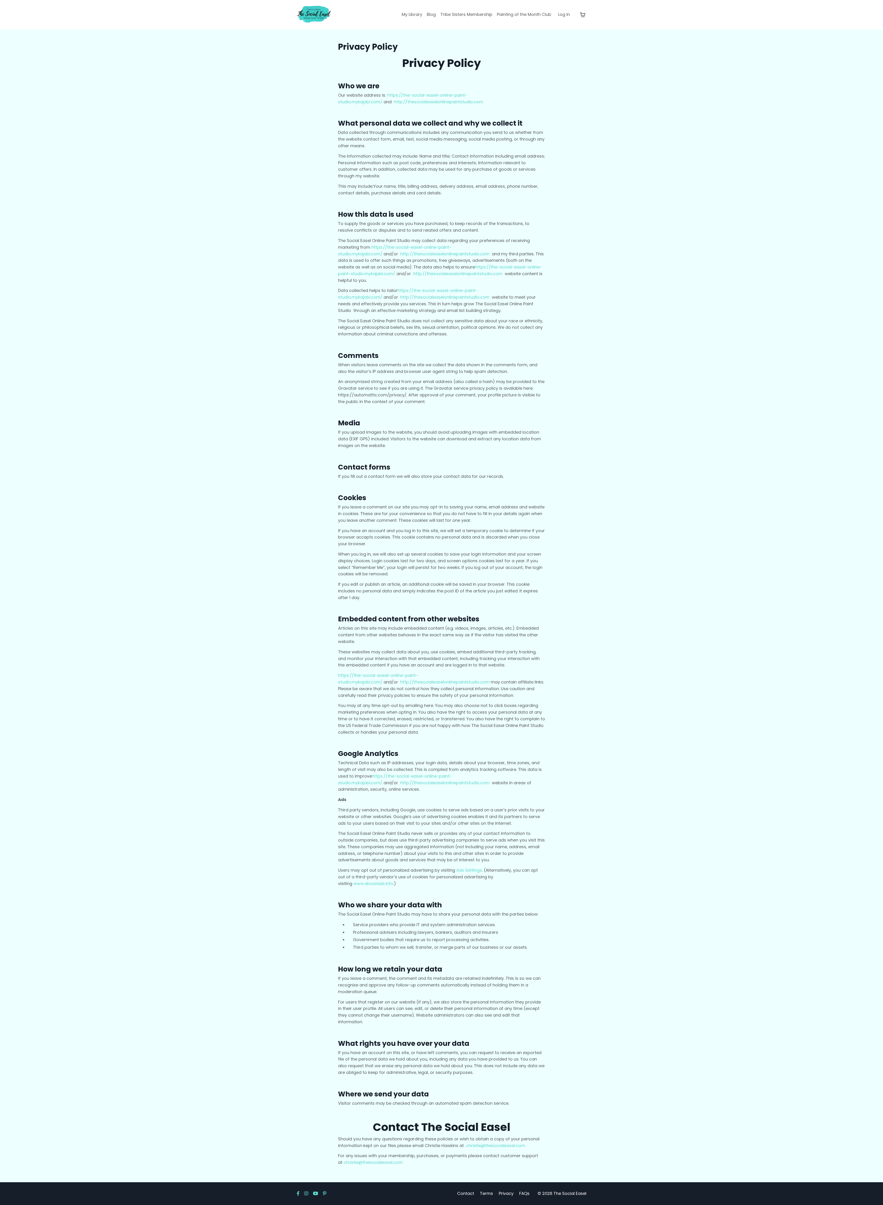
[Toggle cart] (582, 14)
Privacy (506, 1193)
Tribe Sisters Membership (466, 14)
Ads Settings (469, 870)
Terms (486, 1193)
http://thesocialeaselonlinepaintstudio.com (438, 102)
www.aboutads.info (373, 883)
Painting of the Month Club (524, 14)
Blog (431, 14)
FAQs (524, 1193)
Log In (564, 14)
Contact (465, 1193)
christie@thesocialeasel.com (495, 1145)
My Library (412, 14)
